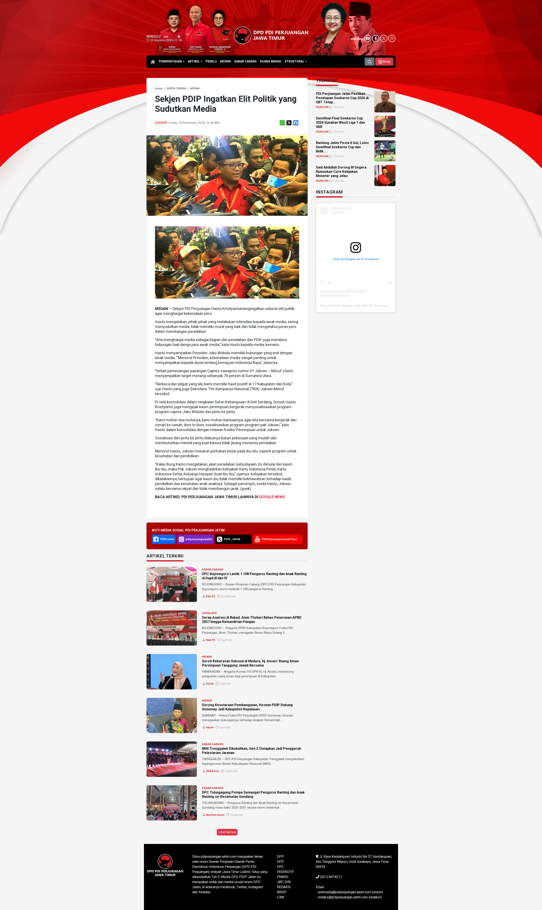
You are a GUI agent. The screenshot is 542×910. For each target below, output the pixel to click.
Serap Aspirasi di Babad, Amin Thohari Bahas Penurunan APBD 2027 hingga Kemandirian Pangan (251, 619)
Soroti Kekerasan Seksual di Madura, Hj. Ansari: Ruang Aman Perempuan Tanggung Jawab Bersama (250, 663)
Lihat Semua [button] (227, 832)
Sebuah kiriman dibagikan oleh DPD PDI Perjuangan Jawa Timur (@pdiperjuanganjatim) (378, 305)
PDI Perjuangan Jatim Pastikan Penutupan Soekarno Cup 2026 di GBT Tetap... (342, 98)
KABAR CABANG (213, 569)
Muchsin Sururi (215, 814)
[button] (384, 62)
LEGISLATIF (209, 613)
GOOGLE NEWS (272, 497)
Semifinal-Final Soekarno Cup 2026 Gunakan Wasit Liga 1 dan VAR (340, 122)
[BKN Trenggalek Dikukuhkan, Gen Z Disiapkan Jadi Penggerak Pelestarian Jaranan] (172, 759)
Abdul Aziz (212, 771)
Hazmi (210, 683)
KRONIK (207, 656)
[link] (227, 175)
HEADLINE (322, 107)
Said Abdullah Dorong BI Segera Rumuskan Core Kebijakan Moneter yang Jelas (341, 171)
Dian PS (210, 596)
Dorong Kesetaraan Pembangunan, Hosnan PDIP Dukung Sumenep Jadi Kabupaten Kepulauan (247, 707)
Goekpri (161, 122)
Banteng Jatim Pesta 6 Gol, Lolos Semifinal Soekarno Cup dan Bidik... (342, 147)
